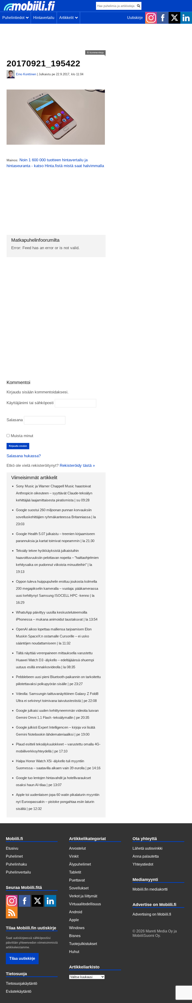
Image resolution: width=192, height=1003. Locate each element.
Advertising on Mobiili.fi (152, 914)
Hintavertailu (43, 18)
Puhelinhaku (16, 864)
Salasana (15, 420)
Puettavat (77, 880)
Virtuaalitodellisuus (85, 904)
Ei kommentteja (95, 52)
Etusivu (12, 848)
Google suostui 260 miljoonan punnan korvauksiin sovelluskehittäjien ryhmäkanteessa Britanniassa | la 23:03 (56, 517)
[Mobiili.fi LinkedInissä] (186, 18)
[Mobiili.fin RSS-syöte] (12, 913)
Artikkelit (67, 18)
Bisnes (75, 936)
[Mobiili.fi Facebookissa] (163, 18)
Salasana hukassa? (24, 456)
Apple (74, 920)
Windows (77, 928)
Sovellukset (79, 888)
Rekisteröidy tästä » (77, 465)
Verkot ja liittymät (83, 896)
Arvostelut (77, 848)
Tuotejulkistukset (83, 944)
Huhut (74, 952)
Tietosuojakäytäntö (21, 983)
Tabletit (75, 872)
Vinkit (73, 856)
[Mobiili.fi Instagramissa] (151, 18)
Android (75, 912)
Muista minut (21, 436)
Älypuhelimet (80, 864)
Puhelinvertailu (18, 872)
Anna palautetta (146, 856)
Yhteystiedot (143, 864)
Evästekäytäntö (18, 991)
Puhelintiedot (14, 18)
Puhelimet (14, 856)
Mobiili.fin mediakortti (150, 889)
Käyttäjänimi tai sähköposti (30, 403)
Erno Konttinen (26, 74)
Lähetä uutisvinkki (147, 848)
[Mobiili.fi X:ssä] (174, 18)
